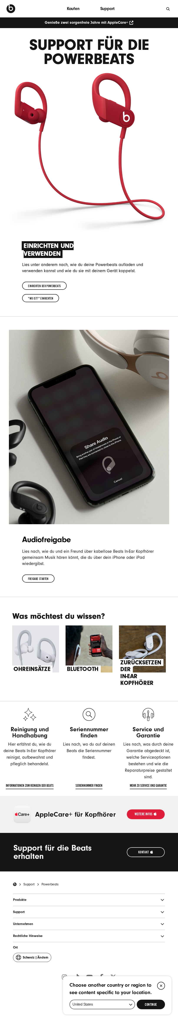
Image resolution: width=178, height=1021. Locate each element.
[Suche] (168, 9)
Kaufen (73, 8)
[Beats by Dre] (11, 8)
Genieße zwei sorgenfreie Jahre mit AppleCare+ (86, 22)
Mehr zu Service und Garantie (148, 786)
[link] (44, 286)
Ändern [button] (35, 958)
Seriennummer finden (89, 786)
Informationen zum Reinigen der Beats (30, 786)
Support (107, 8)
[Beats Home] (14, 884)
